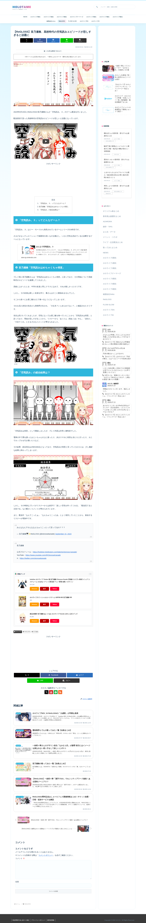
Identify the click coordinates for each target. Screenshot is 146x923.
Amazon (34, 588)
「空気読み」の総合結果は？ (49, 210)
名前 (17, 882)
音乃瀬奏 (35, 631)
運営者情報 (50, 920)
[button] (96, 7)
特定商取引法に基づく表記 (21, 920)
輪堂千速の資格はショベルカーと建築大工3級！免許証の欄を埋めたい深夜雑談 (116, 148)
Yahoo (55, 588)
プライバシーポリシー (38, 920)
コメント (20, 858)
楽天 (44, 588)
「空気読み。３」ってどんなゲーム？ (52, 203)
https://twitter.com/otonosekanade (33, 558)
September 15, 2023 (63, 534)
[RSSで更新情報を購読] (60, 692)
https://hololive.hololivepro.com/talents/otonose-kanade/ (55, 552)
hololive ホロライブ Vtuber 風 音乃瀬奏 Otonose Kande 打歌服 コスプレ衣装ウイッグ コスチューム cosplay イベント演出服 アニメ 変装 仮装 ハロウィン (60, 580)
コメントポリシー (46, 855)
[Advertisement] (53, 179)
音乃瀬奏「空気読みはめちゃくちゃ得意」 (54, 206)
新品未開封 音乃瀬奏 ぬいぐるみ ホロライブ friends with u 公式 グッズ (53, 614)
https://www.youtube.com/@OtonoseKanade (43, 555)
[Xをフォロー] (46, 692)
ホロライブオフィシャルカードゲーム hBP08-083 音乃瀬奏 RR (51, 597)
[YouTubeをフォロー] (51, 692)
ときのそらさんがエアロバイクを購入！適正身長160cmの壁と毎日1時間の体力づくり (116, 175)
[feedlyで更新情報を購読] (56, 692)
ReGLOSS (18, 631)
